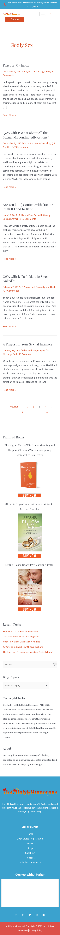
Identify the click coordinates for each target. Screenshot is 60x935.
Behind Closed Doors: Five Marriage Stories (30, 565)
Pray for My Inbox (16, 65)
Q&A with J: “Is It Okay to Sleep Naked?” (26, 278)
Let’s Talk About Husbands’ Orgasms (21, 636)
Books (30, 843)
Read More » (9, 115)
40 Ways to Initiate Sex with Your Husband (23, 646)
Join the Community (30, 862)
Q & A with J (28, 287)
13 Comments (26, 354)
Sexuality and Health (46, 287)
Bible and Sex (26, 215)
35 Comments (11, 290)
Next (49, 412)
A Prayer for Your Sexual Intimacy (27, 344)
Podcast (30, 857)
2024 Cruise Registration (30, 838)
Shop (30, 848)
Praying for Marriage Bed (36, 71)
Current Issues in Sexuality (36, 143)
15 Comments (28, 218)
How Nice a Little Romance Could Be (20, 631)
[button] (51, 14)
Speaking (30, 852)
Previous (12, 406)
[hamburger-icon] (42, 14)
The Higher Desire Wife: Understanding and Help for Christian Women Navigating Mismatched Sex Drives (29, 450)
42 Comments (20, 147)
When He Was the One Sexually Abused (21, 641)
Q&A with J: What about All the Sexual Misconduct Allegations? (26, 135)
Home (30, 833)
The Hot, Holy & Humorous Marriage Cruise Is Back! (28, 652)
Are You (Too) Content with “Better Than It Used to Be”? (28, 206)
